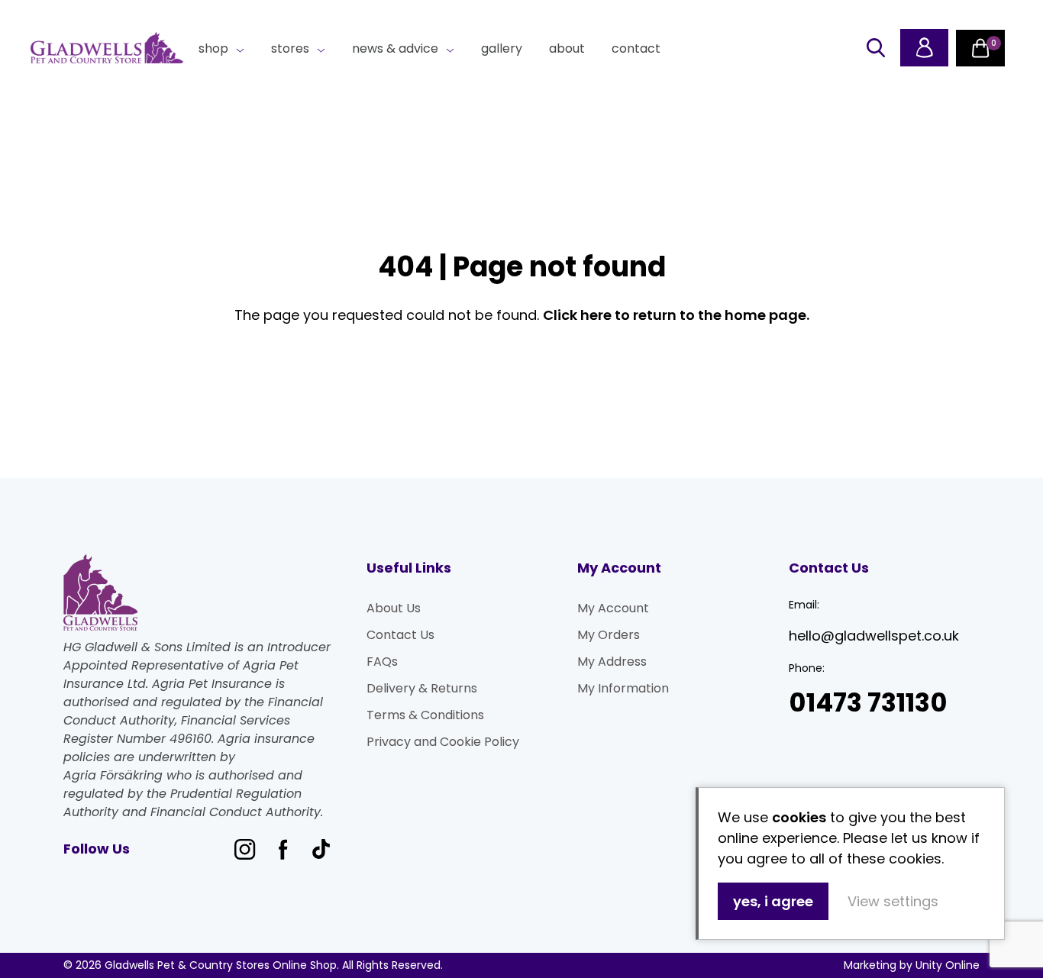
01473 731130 (868, 702)
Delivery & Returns (422, 688)
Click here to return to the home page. (676, 314)
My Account (613, 608)
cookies (799, 817)
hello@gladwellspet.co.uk (874, 635)
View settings (893, 901)
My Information (623, 688)
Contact (636, 48)
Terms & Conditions (425, 715)
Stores (290, 48)
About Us (394, 608)
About (567, 48)
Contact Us (400, 635)
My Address (612, 661)
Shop (213, 48)
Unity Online (947, 965)
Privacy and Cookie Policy (443, 741)
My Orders (608, 635)
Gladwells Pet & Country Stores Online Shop (107, 48)
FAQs (382, 661)
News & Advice (395, 48)
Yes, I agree (773, 901)
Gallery (501, 48)
